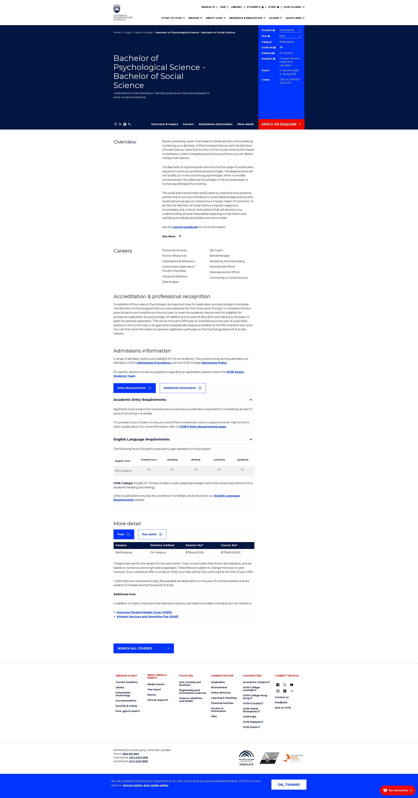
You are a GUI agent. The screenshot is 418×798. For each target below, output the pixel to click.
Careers (188, 124)
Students (253, 7)
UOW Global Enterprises (250, 710)
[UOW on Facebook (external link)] (278, 684)
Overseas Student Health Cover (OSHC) (144, 612)
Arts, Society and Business (190, 683)
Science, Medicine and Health (190, 699)
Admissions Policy (214, 362)
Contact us (282, 697)
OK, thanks (289, 785)
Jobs (214, 716)
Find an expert (156, 700)
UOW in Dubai (251, 703)
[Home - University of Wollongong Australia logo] (123, 12)
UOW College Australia (251, 689)
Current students (126, 682)
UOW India (249, 716)
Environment (219, 687)
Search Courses (143, 32)
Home (117, 32)
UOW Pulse (250, 727)
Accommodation (126, 700)
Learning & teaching (224, 698)
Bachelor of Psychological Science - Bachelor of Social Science (195, 32)
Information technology (123, 694)
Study (127, 32)
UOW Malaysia (252, 722)
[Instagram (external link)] (278, 691)
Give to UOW (283, 707)
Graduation (218, 682)
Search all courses (134, 648)
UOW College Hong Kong (255, 697)
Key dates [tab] (149, 534)
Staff (272, 7)
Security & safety (126, 706)
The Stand (154, 689)
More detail (245, 124)
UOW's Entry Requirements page (203, 426)
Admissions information (216, 124)
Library (236, 7)
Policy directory (221, 692)
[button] (115, 124)
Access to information (218, 710)
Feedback (281, 702)
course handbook (185, 227)
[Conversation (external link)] (292, 691)
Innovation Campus (255, 682)
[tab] (134, 388)
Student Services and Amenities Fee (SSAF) (147, 616)
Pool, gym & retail (126, 711)
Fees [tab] (121, 534)
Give (223, 7)
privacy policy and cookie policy (146, 785)
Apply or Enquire (279, 124)
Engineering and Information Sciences (192, 691)
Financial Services (222, 703)
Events (151, 694)
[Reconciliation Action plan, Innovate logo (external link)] (246, 758)
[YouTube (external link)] (292, 684)
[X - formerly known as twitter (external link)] (285, 684)
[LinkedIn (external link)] (285, 691)
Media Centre (155, 684)
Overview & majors (164, 124)
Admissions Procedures (153, 362)
